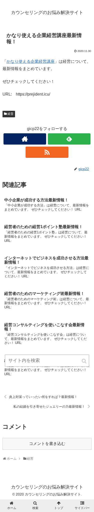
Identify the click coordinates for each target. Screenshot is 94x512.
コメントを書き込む (47, 443)
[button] (84, 361)
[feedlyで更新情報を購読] (69, 139)
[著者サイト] (25, 139)
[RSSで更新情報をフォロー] (47, 152)
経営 (11, 114)
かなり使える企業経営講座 (31, 61)
